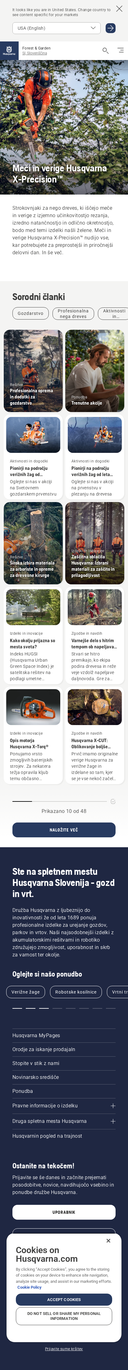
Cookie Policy (29, 1287)
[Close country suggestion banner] (119, 9)
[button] (17, 1008)
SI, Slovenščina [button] (34, 53)
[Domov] (9, 50)
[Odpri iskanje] (105, 50)
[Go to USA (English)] (111, 28)
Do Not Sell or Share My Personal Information (64, 1316)
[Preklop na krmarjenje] (120, 50)
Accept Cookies (64, 1299)
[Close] (108, 1240)
